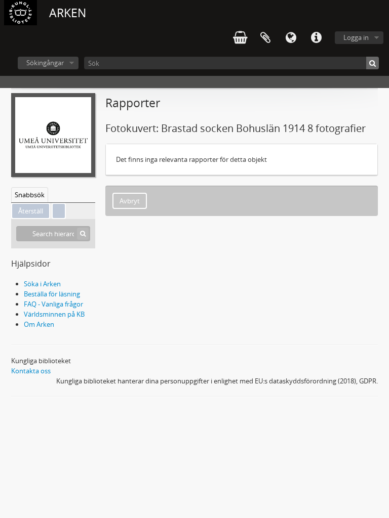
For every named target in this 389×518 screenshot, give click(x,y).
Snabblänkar (316, 38)
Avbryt (130, 200)
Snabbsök (30, 194)
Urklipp (265, 38)
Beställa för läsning (52, 293)
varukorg (240, 38)
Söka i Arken (42, 283)
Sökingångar (45, 62)
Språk (290, 38)
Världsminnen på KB (54, 314)
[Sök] (372, 63)
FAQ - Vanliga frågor (53, 304)
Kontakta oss (31, 370)
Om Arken (39, 324)
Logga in (356, 37)
